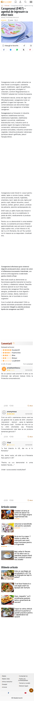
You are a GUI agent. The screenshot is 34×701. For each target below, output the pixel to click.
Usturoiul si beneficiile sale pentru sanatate (23, 525)
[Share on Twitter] (23, 50)
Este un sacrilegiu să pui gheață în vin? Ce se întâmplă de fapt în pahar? (23, 574)
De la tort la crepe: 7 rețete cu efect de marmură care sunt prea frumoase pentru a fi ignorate (23, 540)
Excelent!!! (16, 350)
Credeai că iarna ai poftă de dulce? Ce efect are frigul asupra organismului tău (23, 514)
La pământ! (16, 361)
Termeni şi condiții (24, 683)
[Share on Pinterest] (30, 50)
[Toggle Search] (25, 2)
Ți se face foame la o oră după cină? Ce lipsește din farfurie (22, 586)
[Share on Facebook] (4, 50)
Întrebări (4, 684)
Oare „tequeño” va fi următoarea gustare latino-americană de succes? (22, 599)
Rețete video (6, 679)
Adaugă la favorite (11, 46)
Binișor (14, 358)
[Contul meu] (20, 2)
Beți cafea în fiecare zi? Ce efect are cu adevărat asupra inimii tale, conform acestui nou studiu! (23, 555)
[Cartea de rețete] (15, 2)
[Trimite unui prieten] (24, 45)
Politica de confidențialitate (23, 679)
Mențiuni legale (23, 686)
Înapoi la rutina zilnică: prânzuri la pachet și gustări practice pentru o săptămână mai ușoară (23, 613)
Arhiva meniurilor (7, 681)
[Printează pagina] (31, 45)
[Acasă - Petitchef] (2, 5)
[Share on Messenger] (10, 50)
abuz (31, 406)
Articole (4, 687)
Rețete (4, 676)
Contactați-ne (23, 676)
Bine (13, 355)
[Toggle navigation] (31, 2)
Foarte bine (16, 353)
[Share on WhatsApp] (17, 50)
